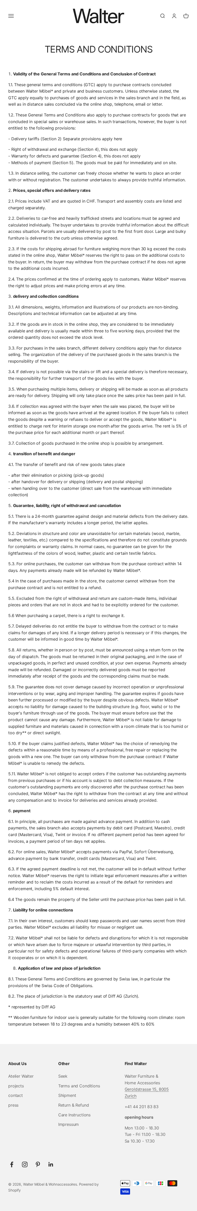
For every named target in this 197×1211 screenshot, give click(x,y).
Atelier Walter (21, 1076)
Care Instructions (74, 1114)
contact (15, 1095)
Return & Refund (73, 1105)
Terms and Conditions (79, 1085)
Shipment (67, 1095)
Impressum (68, 1124)
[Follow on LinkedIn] (50, 1164)
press (13, 1105)
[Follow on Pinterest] (37, 1164)
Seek (62, 1076)
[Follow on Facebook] (11, 1164)
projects (16, 1085)
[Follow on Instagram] (24, 1164)
